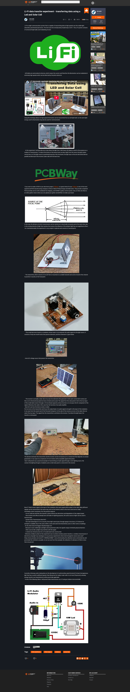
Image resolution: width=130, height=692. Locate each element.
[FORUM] (32, 5)
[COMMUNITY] (29, 5)
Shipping (49, 682)
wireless (57, 652)
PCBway (56, 186)
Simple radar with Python (96, 86)
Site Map (70, 680)
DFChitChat (94, 67)
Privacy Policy (50, 680)
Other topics (48, 652)
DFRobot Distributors (73, 675)
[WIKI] (34, 5)
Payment (49, 684)
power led (66, 652)
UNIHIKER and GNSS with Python (98, 107)
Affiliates (91, 675)
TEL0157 (100, 110)
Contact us (70, 677)
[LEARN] (38, 5)
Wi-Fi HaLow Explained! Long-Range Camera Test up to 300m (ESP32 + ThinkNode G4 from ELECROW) (97, 44)
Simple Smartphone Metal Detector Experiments (97, 65)
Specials (91, 677)
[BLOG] (36, 5)
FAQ (48, 686)
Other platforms (36, 652)
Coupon (91, 680)
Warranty (49, 677)
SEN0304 (100, 89)
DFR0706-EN (94, 89)
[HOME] (26, 5)
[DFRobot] (31, 3)
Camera (98, 46)
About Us (49, 675)
